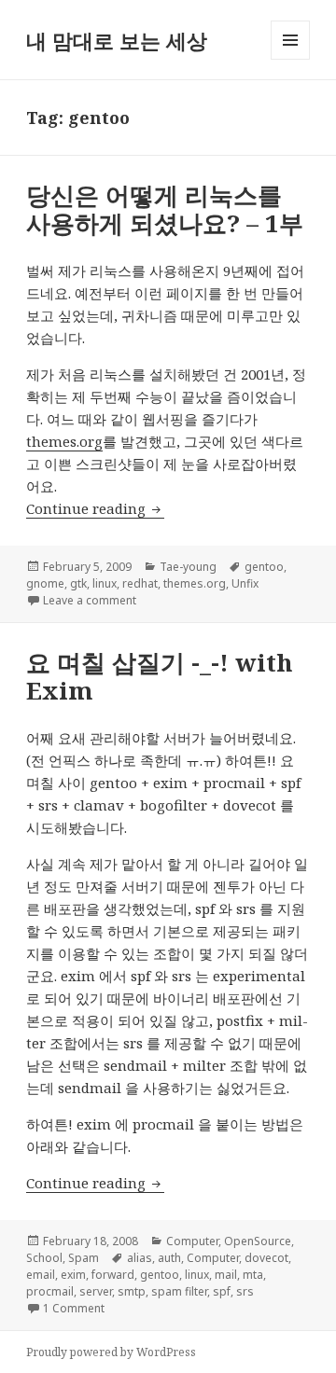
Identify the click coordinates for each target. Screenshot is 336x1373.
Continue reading (95, 508)
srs (245, 1291)
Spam (83, 1258)
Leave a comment (89, 600)
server (95, 1291)
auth (169, 1258)
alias (139, 1258)
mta (253, 1275)
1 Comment (74, 1308)
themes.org (64, 441)
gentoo (264, 567)
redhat (140, 583)
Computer (192, 1241)
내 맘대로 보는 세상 (116, 40)
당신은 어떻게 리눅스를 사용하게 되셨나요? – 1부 (164, 209)
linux (104, 583)
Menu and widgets (291, 59)
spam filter (179, 1291)
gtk (78, 583)
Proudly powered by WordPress (111, 1352)
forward (112, 1275)
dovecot (266, 1258)
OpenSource (257, 1241)
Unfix (245, 583)
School (44, 1258)
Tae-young (188, 567)
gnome (45, 583)
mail (226, 1275)
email (40, 1275)
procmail (50, 1291)
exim (73, 1275)
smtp (132, 1291)
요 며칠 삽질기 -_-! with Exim (159, 676)
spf (222, 1291)
